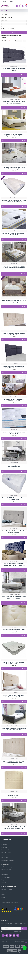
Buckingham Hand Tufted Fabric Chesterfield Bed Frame (14, 400)
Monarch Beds (14, 495)
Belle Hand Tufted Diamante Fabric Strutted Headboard (14, 334)
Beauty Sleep (13, 165)
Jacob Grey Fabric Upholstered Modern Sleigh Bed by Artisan (14, 729)
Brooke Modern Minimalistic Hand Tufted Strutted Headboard (13, 367)
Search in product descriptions (9, 28)
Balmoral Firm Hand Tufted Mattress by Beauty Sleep (14, 233)
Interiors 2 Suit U (14, 66)
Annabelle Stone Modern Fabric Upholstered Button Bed (14, 135)
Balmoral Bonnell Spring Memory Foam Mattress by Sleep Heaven (14, 201)
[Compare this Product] (25, 471)
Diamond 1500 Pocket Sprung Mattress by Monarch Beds (14, 498)
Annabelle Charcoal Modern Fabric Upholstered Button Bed (14, 102)
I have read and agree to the (12, 931)
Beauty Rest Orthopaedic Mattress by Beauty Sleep (14, 301)
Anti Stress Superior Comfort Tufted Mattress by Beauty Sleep (14, 168)
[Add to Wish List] (22, 471)
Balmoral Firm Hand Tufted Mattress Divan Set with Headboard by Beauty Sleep (14, 267)
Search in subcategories (7, 26)
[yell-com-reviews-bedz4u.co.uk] (6, 910)
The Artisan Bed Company (14, 99)
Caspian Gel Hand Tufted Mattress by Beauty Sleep (14, 432)
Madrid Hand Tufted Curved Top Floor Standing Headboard (14, 794)
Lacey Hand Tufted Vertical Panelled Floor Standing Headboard (14, 761)
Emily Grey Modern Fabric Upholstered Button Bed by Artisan (14, 597)
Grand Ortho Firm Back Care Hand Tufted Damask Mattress (13, 663)
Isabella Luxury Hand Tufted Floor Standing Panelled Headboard (13, 696)
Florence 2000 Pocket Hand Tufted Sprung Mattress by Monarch (14, 630)
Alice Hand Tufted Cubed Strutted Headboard (14, 69)
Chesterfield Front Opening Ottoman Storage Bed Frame (14, 465)
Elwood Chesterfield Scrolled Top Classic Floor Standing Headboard (14, 564)
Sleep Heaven (14, 198)
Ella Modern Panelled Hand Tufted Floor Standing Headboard (14, 531)
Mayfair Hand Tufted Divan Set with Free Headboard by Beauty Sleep (14, 827)
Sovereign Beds (14, 397)
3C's (26, 942)
